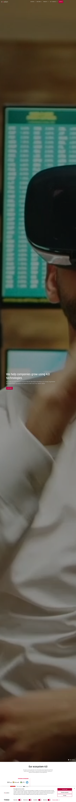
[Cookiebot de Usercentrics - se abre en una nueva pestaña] (6, 800)
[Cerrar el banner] (74, 788)
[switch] (30, 800)
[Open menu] (35, 1)
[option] (38, 381)
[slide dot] (68, 759)
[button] (4, 1)
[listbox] (38, 381)
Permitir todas (64, 789)
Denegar (64, 795)
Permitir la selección (64, 792)
